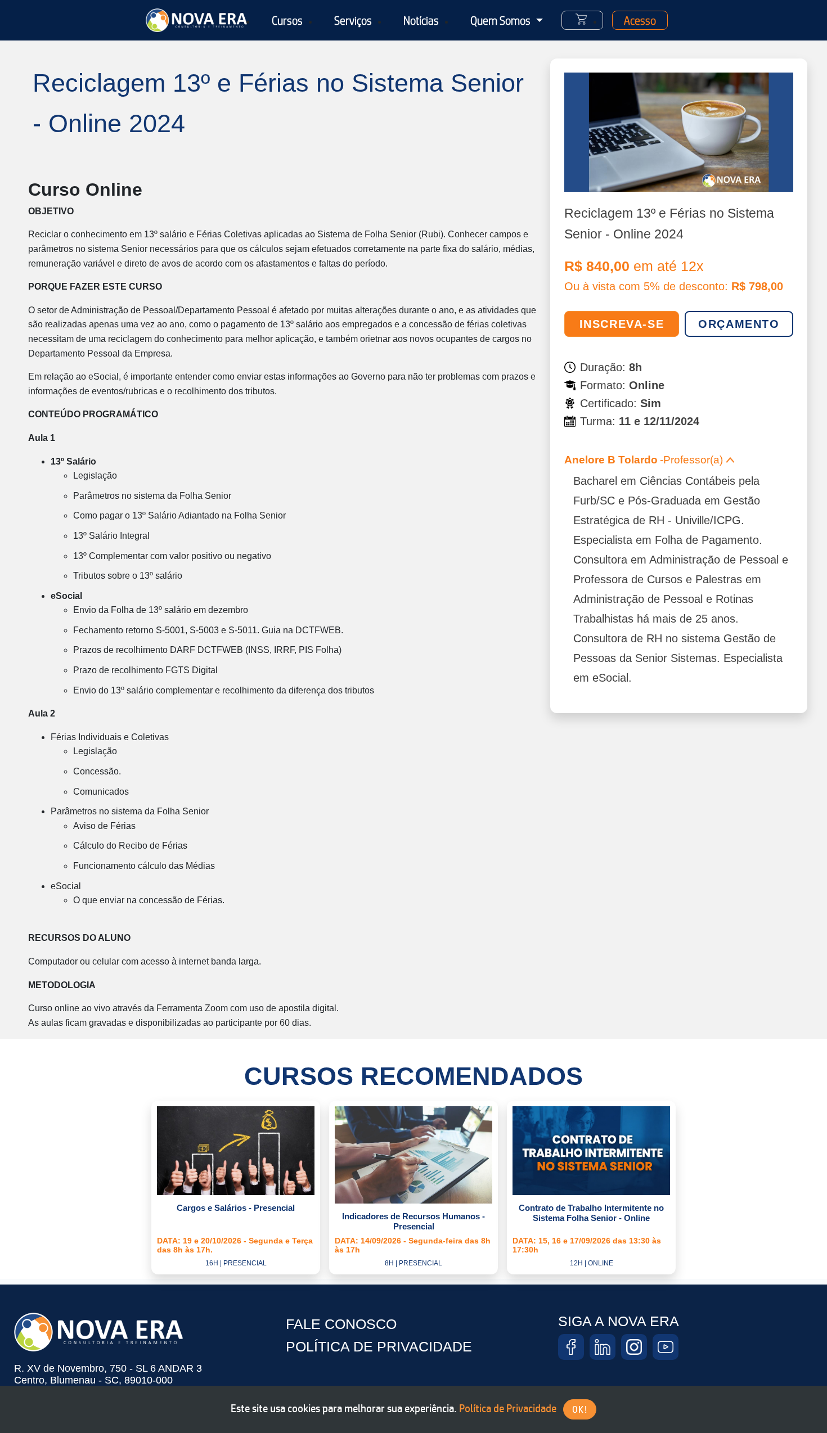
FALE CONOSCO (341, 1324)
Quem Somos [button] (501, 20)
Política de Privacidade (507, 1408)
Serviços (353, 20)
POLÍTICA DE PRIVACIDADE (379, 1346)
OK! (580, 1409)
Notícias (421, 20)
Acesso (640, 20)
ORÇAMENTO (738, 324)
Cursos (287, 20)
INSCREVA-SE (621, 324)
